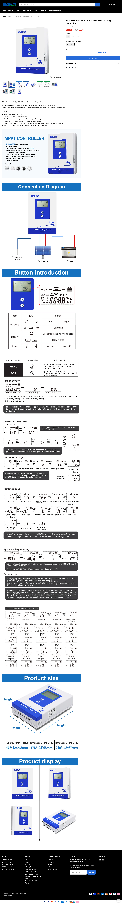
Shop (35, 10)
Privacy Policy (29, 864)
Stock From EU (26, 10)
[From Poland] (70, 46)
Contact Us (51, 862)
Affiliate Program (53, 867)
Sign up (91, 872)
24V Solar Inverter (7, 864)
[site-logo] (9, 4)
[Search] (97, 4)
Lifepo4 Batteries (7, 859)
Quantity (68, 49)
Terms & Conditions (31, 871)
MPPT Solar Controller (8, 869)
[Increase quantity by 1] (80, 52)
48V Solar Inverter (7, 867)
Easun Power (71, 26)
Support (43, 10)
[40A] (78, 38)
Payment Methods (30, 869)
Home (4, 10)
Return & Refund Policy (31, 874)
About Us (50, 859)
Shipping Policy (29, 867)
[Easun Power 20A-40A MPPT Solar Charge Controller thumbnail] (5, 84)
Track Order (28, 862)
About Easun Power (55, 10)
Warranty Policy (52, 869)
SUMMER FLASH (13, 10)
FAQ (26, 859)
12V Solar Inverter (7, 862)
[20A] (68, 38)
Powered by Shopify (7, 895)
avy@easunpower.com (76, 861)
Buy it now (93, 58)
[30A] (73, 38)
